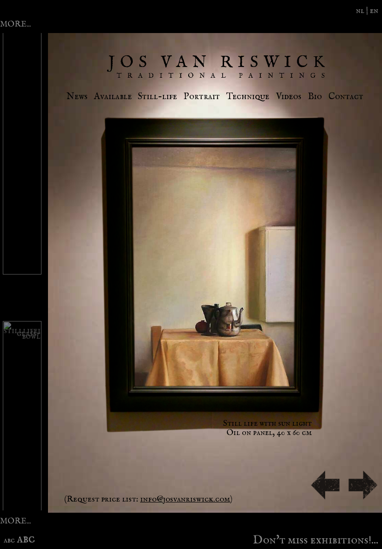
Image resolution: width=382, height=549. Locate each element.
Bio (315, 96)
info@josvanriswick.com (185, 499)
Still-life (157, 96)
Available (113, 96)
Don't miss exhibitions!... (315, 538)
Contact (345, 96)
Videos (288, 96)
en (374, 11)
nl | (363, 11)
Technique (247, 96)
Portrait (202, 96)
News (77, 96)
